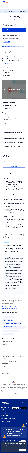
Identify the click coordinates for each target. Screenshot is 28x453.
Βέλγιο (11, 433)
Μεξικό (15, 433)
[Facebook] (3, 441)
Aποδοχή (22, 449)
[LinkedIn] (10, 441)
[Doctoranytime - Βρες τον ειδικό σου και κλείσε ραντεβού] (2, 11)
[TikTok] (18, 441)
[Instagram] (7, 441)
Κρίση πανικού (5, 373)
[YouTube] (14, 441)
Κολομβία (20, 433)
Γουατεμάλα (14, 435)
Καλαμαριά (23, 11)
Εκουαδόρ (9, 435)
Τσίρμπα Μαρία (6, 366)
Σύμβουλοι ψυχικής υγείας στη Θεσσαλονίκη (13, 356)
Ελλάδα (8, 433)
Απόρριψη (14, 449)
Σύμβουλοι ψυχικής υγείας (11, 11)
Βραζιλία (19, 435)
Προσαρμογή (6, 449)
